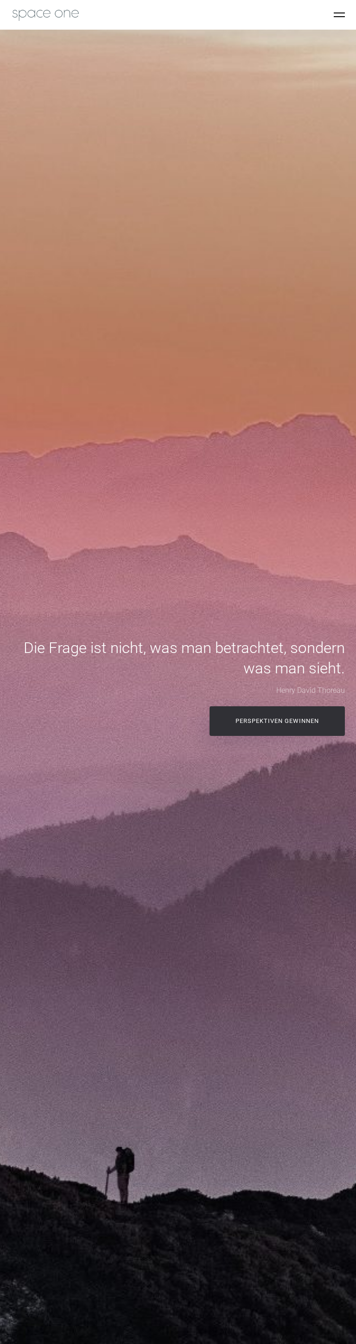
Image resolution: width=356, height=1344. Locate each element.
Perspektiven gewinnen (277, 720)
